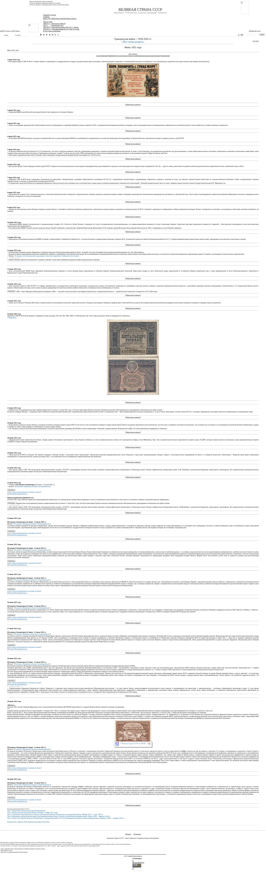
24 (152, 56)
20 (141, 56)
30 (168, 56)
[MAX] (41, 34)
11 (117, 56)
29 (165, 56)
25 (155, 56)
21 (144, 56)
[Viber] (52, 34)
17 (133, 56)
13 (122, 56)
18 (136, 56)
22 (147, 56)
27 (160, 56)
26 (157, 56)
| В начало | (137, 834)
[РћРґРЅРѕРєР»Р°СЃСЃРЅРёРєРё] (46, 34)
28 (163, 56)
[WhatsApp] (55, 34)
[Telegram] (49, 34)
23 (149, 56)
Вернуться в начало (133, 104)
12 (120, 56)
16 (130, 56)
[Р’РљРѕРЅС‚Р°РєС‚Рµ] (43, 34)
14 (125, 56)
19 (138, 56)
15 (128, 56)
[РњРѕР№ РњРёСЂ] (58, 34)
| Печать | (128, 834)
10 (114, 56)
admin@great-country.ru (135, 856)
